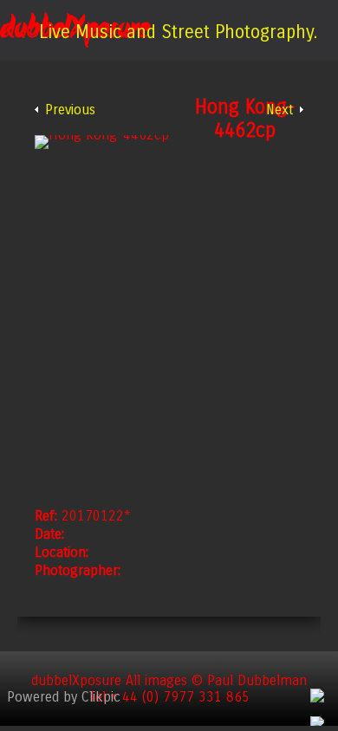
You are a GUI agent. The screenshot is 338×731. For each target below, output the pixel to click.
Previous (70, 109)
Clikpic (100, 697)
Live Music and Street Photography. (178, 32)
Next (279, 109)
